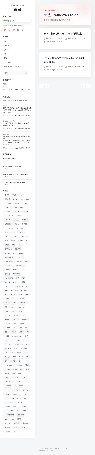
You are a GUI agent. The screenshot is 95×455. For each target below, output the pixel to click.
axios (21, 332)
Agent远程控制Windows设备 (12, 166)
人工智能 (7, 62)
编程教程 (7, 199)
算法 (27, 286)
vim (27, 369)
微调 (11, 411)
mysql (7, 361)
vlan (15, 369)
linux (19, 353)
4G (19, 361)
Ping (6, 207)
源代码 (6, 50)
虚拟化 (16, 315)
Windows (20, 415)
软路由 (19, 365)
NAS (11, 353)
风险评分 (7, 431)
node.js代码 (9, 261)
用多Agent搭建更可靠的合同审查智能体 (15, 174)
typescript (15, 398)
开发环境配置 (9, 257)
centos (25, 344)
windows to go (10, 253)
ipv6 (6, 340)
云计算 (7, 195)
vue (6, 398)
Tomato (18, 249)
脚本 (23, 282)
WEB (20, 195)
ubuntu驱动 (9, 228)
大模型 (15, 407)
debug (14, 232)
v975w (18, 216)
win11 (21, 357)
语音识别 (7, 270)
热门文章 (8, 154)
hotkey (7, 394)
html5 (15, 199)
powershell (9, 365)
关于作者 (8, 16)
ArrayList (25, 236)
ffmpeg (7, 319)
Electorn (17, 274)
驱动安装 (25, 224)
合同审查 (7, 427)
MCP (6, 419)
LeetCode (8, 290)
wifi (20, 294)
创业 (22, 270)
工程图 (19, 419)
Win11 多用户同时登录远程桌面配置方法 (27, 89)
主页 (6, 41)
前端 (6, 332)
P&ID (12, 419)
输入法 (17, 224)
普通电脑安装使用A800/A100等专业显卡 (27, 115)
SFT (6, 411)
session (8, 203)
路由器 (7, 245)
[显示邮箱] (18, 30)
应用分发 (7, 282)
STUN (6, 311)
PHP (21, 207)
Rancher (8, 265)
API (6, 286)
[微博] (14, 30)
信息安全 (16, 319)
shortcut (8, 390)
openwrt (19, 286)
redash (7, 344)
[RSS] (22, 30)
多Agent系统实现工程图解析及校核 (14, 182)
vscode (7, 377)
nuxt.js (13, 332)
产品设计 (7, 357)
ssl (11, 286)
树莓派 (13, 241)
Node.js (25, 220)
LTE (14, 361)
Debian (7, 369)
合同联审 (16, 427)
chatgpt (16, 382)
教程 (6, 54)
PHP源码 (7, 212)
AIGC (15, 394)
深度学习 (23, 407)
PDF (23, 278)
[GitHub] (5, 30)
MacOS (13, 294)
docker (8, 236)
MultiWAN (8, 249)
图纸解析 (16, 423)
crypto (7, 324)
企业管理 (7, 274)
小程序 (22, 299)
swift (18, 390)
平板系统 (25, 212)
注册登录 (16, 203)
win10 (7, 232)
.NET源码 (14, 207)
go (21, 394)
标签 (6, 191)
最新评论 (8, 80)
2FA (20, 328)
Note (27, 328)
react (23, 377)
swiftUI (25, 390)
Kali (21, 369)
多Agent (8, 423)
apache (13, 303)
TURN (12, 307)
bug (21, 232)
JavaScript (9, 278)
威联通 (7, 373)
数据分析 (16, 344)
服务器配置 (8, 224)
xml (6, 303)
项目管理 (22, 324)
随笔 (6, 58)
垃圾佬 (7, 299)
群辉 (13, 373)
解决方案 (19, 261)
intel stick (9, 216)
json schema (17, 336)
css (13, 311)
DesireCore (9, 415)
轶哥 (17, 9)
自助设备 (24, 348)
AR (5, 402)
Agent (24, 411)
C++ (26, 394)
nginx (16, 236)
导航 (6, 36)
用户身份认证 (25, 199)
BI (27, 340)
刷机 (13, 245)
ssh (19, 373)
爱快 (26, 336)
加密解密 (25, 319)
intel (16, 348)
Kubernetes (19, 265)
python (16, 282)
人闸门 (24, 427)
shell (15, 270)
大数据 (14, 195)
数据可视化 (20, 340)
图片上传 (16, 220)
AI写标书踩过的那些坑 (10, 158)
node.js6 (19, 257)
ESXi (23, 315)
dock (21, 386)
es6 (6, 353)
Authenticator (10, 328)
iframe (20, 311)
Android (8, 315)
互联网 (6, 46)
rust (24, 398)
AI (15, 386)
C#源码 (25, 203)
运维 (15, 324)
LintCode (24, 290)
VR (11, 402)
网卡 (26, 294)
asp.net (7, 220)
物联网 (7, 336)
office (14, 299)
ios (14, 357)
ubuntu (16, 212)
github (22, 303)
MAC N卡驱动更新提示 (12, 66)
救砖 (19, 245)
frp (12, 340)
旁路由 (27, 365)
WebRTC (21, 307)
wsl (27, 357)
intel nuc (20, 228)
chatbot (8, 386)
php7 (21, 253)
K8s (26, 261)
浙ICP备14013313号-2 (46, 451)
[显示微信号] (9, 30)
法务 (14, 431)
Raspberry (22, 241)
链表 (16, 290)
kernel (7, 382)
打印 (17, 278)
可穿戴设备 (18, 402)
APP (17, 411)
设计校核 (25, 423)
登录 (6, 307)
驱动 (6, 294)
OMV (25, 353)
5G (28, 332)
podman (8, 348)
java (6, 241)
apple (16, 377)
